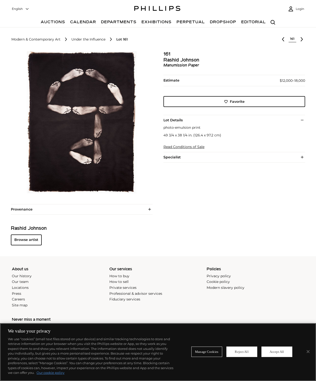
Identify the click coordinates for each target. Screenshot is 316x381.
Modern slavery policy (225, 287)
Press (16, 293)
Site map (19, 305)
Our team (20, 281)
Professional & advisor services (135, 293)
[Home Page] (157, 9)
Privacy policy (219, 276)
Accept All (277, 352)
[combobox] (20, 9)
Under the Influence (88, 39)
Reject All (241, 352)
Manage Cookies (206, 352)
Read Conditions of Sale (183, 147)
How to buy (119, 276)
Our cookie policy (50, 373)
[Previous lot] (283, 39)
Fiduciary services (124, 299)
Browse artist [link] (26, 239)
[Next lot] (301, 39)
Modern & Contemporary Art (35, 39)
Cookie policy (218, 281)
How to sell (119, 281)
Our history (22, 276)
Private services (123, 287)
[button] (80, 122)
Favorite (237, 101)
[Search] (272, 22)
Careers (18, 299)
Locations (20, 287)
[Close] (308, 351)
